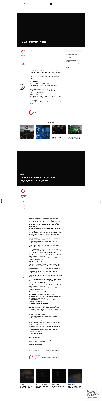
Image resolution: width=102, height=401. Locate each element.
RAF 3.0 (37, 106)
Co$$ (43, 350)
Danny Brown (47, 350)
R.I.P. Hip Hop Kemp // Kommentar (72, 54)
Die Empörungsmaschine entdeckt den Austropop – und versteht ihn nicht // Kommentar (72, 60)
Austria (21, 140)
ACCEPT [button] (95, 397)
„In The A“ (42, 294)
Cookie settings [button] (89, 397)
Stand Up (49, 250)
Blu (41, 350)
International (22, 174)
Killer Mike (52, 350)
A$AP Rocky (35, 350)
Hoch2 (34, 106)
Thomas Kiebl (23, 55)
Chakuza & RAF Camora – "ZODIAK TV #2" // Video (41, 83)
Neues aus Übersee (58, 350)
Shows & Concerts (44, 384)
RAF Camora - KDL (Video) (36, 94)
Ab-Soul (39, 350)
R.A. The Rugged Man (36, 351)
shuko (41, 351)
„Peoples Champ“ (41, 235)
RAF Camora (40, 106)
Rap (20, 384)
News (24, 140)
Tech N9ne (44, 351)
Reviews (23, 384)
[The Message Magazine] (51, 3)
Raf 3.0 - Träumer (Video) (35, 100)
